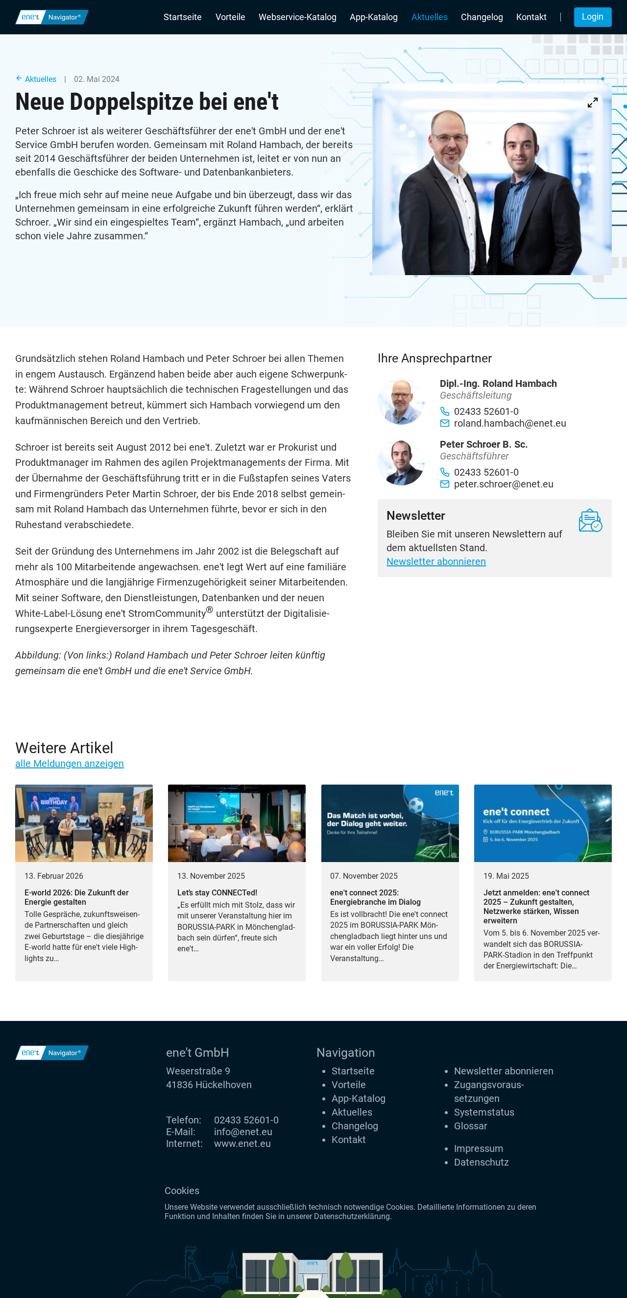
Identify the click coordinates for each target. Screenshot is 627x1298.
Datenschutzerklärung (352, 1216)
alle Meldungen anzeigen (69, 763)
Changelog (482, 17)
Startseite (183, 17)
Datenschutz (481, 1162)
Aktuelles (429, 17)
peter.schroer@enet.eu (504, 484)
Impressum (479, 1148)
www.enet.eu (242, 1143)
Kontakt (531, 17)
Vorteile (230, 17)
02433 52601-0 (246, 1120)
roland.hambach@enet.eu (510, 423)
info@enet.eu (243, 1132)
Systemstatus (484, 1112)
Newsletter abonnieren (436, 561)
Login (592, 17)
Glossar (470, 1126)
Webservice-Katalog (298, 17)
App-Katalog (374, 17)
